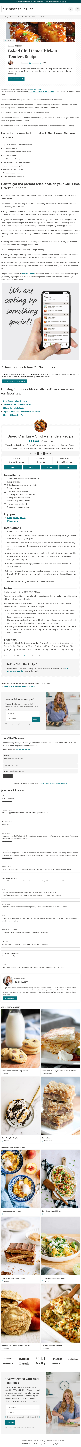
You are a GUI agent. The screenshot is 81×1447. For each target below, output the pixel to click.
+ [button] (44, 453)
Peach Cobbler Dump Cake (11, 1211)
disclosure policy (36, 89)
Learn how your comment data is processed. (53, 783)
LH (58, 1444)
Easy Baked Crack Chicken (51, 1211)
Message (7, 756)
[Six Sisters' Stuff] (18, 9)
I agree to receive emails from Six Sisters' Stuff (23, 1417)
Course (12, 17)
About (18, 1441)
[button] (22, 1417)
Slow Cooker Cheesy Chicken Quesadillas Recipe (59, 1071)
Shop (62, 1441)
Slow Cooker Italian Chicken (15, 401)
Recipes (7, 17)
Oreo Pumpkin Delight (10, 1138)
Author (7, 766)
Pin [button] (68, 467)
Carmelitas (46, 1138)
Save (13, 467)
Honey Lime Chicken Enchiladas (53, 1278)
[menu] (77, 9)
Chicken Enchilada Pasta (13, 408)
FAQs (44, 1441)
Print (31, 467)
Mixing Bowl (12, 521)
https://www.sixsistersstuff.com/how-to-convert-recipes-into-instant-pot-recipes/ (31, 895)
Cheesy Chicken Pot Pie (13, 415)
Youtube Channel (28, 273)
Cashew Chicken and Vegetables (17, 404)
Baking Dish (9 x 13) (16, 517)
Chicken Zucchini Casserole (52, 1345)
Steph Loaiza (24, 63)
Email (6, 771)
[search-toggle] (70, 9)
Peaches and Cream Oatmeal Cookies (15, 1345)
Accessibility (27, 1441)
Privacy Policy (53, 1441)
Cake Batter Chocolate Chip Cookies (15, 1071)
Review (50, 467)
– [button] (38, 453)
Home (2, 17)
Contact (37, 1441)
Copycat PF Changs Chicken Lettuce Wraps (21, 411)
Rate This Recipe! (9, 749)
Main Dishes (18, 17)
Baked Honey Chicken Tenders (41, 91)
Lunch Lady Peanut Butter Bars (13, 1278)
